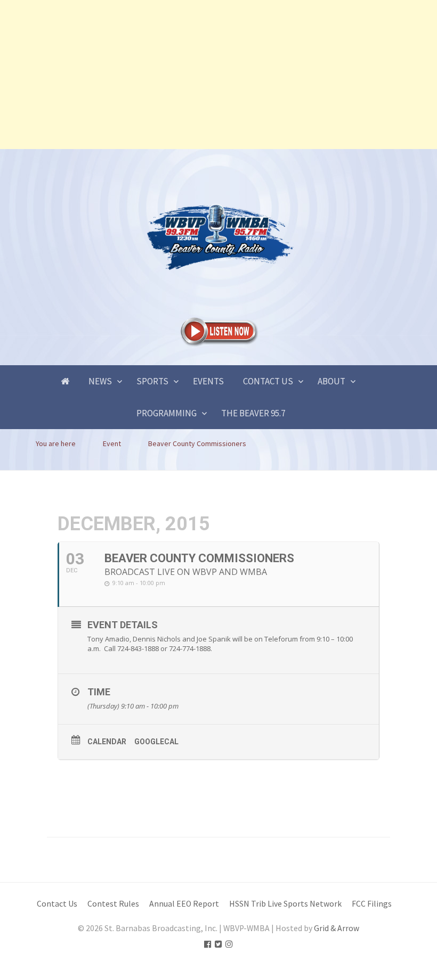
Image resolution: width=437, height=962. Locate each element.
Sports (152, 381)
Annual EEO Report (184, 904)
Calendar (106, 741)
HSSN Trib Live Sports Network (285, 904)
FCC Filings (372, 904)
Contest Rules (113, 904)
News (100, 381)
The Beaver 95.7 (253, 413)
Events (208, 381)
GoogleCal (156, 741)
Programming (166, 413)
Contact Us (268, 381)
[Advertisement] (218, 74)
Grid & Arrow (336, 928)
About (331, 381)
